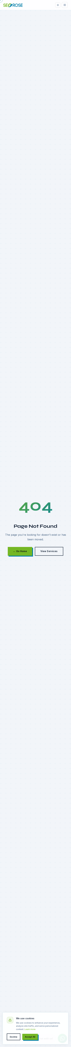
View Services (49, 551)
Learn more (30, 1029)
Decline (13, 1037)
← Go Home (20, 551)
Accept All (30, 1037)
